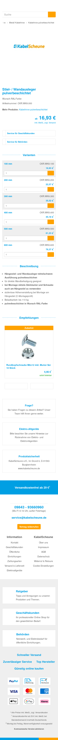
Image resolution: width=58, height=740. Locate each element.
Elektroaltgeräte (14, 570)
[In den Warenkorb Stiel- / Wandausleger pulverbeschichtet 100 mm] (50, 173)
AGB (43, 551)
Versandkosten (41, 712)
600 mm (8, 244)
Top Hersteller (45, 662)
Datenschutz (43, 556)
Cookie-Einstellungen (43, 565)
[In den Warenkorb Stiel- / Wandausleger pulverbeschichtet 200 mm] (50, 189)
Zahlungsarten (14, 561)
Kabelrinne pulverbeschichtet (33, 109)
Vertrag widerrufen (29, 526)
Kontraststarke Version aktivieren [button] (29, 728)
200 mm (8, 179)
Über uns (43, 542)
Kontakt (14, 542)
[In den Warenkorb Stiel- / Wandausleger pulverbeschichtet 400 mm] (50, 222)
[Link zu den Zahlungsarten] (29, 692)
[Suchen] (52, 14)
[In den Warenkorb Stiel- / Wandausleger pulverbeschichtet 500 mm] (50, 238)
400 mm (8, 212)
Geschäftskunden (14, 547)
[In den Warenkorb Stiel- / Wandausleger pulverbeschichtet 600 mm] (50, 254)
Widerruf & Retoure (43, 561)
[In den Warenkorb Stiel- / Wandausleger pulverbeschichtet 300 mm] (50, 205)
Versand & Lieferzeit (14, 565)
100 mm (8, 163)
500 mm (8, 228)
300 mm (8, 196)
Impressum (43, 547)
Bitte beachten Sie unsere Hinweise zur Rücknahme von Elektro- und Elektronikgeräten (29, 437)
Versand (52, 122)
